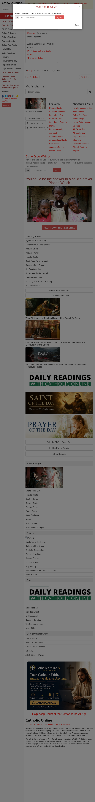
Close (77, 25)
